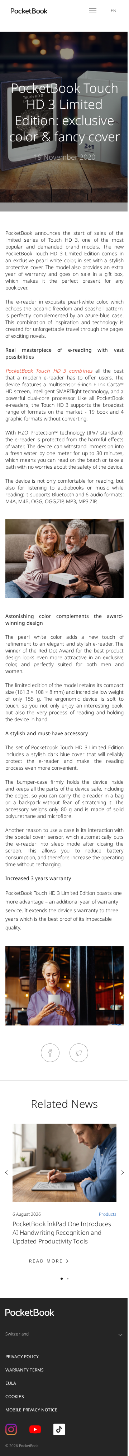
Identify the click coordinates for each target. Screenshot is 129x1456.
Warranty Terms (24, 1370)
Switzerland (17, 1334)
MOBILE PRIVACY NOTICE (31, 1410)
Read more (56, 1261)
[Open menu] (93, 11)
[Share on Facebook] (50, 1052)
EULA (10, 1383)
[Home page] (29, 11)
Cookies (14, 1396)
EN (113, 11)
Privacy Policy (22, 1356)
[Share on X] (79, 1052)
